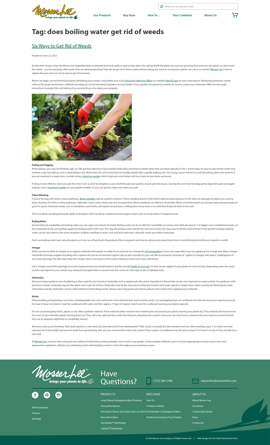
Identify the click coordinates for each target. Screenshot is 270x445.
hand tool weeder (57, 187)
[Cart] (235, 15)
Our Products (102, 15)
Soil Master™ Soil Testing (113, 422)
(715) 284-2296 (162, 381)
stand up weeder (91, 176)
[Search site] (161, 6)
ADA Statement (40, 407)
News (195, 417)
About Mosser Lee (201, 400)
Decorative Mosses (110, 405)
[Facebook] (35, 397)
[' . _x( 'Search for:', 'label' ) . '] (198, 6)
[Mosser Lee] (55, 18)
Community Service (202, 411)
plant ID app (171, 80)
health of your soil (140, 266)
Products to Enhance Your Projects (164, 417)
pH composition (153, 251)
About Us (210, 15)
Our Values (197, 405)
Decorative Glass (109, 417)
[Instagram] (58, 397)
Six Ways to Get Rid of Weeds (62, 46)
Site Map (36, 418)
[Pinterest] (47, 397)
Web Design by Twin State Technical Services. (217, 438)
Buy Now (129, 15)
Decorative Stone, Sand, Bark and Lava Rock (123, 411)
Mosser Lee (216, 69)
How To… (154, 15)
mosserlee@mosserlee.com (219, 381)
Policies (36, 413)
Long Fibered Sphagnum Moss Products (121, 400)
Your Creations (182, 15)
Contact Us (197, 422)
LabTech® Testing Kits (111, 428)
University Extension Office (138, 80)
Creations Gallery (155, 405)
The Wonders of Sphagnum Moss (163, 411)
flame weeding (87, 198)
